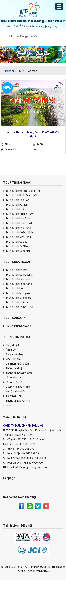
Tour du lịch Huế (14, 209)
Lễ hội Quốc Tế (13, 382)
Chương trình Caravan (18, 326)
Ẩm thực (10, 349)
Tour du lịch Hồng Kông (18, 283)
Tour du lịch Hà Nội (16, 204)
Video (8, 405)
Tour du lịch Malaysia (17, 293)
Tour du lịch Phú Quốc (18, 227)
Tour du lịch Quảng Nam (19, 213)
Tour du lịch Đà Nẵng (17, 246)
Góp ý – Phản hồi (15, 391)
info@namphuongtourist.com (32, 467)
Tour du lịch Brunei (16, 270)
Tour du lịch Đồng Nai (17, 250)
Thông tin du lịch (15, 368)
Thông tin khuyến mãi (17, 400)
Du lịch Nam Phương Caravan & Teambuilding (33, 10)
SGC (47, 570)
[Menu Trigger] (59, 6)
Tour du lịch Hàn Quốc (18, 279)
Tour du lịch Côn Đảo (17, 200)
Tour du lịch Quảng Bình (19, 232)
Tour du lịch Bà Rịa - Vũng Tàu (22, 190)
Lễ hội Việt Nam (14, 377)
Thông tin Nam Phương (18, 372)
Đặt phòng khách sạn (17, 386)
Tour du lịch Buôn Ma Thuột (21, 195)
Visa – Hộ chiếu (14, 359)
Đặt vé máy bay (14, 354)
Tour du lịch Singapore (18, 297)
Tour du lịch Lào (14, 288)
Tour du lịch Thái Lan (17, 302)
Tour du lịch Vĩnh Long (18, 237)
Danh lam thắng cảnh (17, 363)
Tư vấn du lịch (13, 396)
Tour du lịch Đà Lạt (16, 241)
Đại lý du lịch (12, 345)
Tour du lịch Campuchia (19, 274)
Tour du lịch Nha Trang (18, 218)
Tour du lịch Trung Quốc (19, 307)
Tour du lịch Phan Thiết (18, 223)
